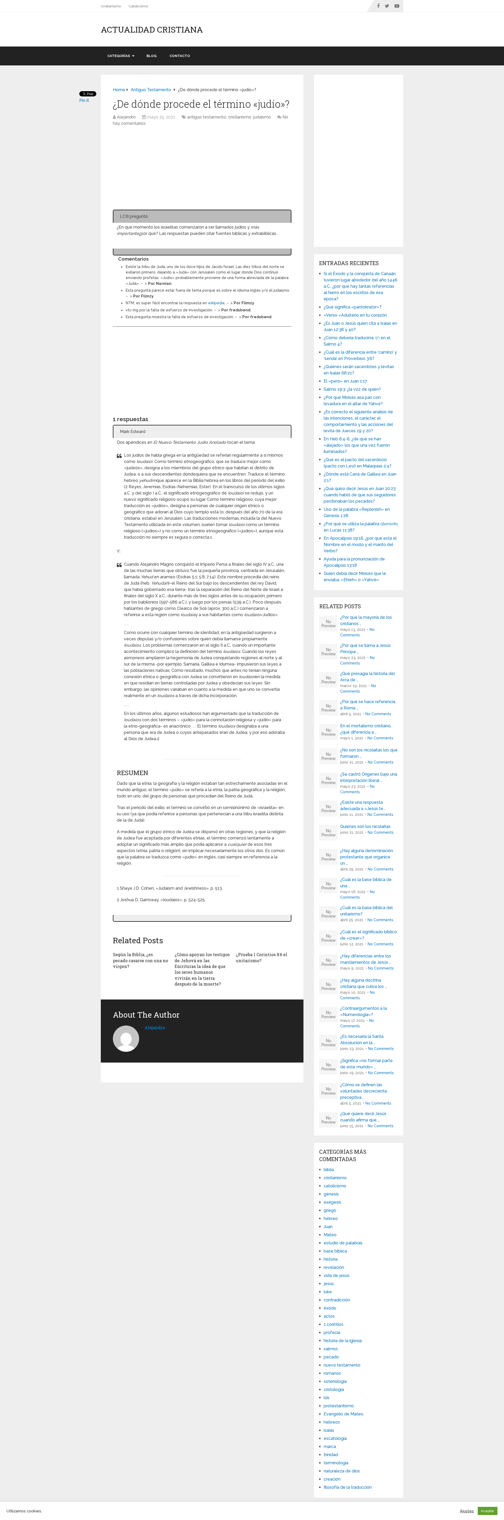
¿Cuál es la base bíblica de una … (366, 882)
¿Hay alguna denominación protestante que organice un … (366, 857)
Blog (151, 56)
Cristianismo (111, 6)
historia (331, 1259)
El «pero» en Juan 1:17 (345, 381)
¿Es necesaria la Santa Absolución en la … (362, 1039)
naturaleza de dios (342, 1471)
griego (330, 1210)
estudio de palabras (343, 1242)
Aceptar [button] (487, 1511)
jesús (329, 1283)
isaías (329, 1430)
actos (329, 1316)
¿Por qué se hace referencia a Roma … (367, 704)
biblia (329, 1169)
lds (326, 1397)
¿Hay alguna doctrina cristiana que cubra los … (363, 983)
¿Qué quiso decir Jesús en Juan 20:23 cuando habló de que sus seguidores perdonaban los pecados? (360, 495)
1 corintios (333, 1324)
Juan (328, 1226)
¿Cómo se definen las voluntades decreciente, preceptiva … (364, 1091)
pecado (331, 1356)
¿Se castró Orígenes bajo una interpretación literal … (368, 777)
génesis (331, 1194)
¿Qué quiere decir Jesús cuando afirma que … (363, 1116)
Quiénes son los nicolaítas (365, 826)
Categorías (118, 56)
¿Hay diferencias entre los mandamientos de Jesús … (365, 959)
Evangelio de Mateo (343, 1413)
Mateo (330, 1234)
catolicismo (335, 1185)
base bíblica (335, 1251)
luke (328, 1291)
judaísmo (262, 117)
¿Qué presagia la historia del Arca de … (367, 676)
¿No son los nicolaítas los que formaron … (369, 753)
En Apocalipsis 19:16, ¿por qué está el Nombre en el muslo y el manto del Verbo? (360, 544)
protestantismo (339, 1405)
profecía (332, 1332)
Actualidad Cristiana (152, 29)
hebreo (331, 1218)
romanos (332, 1373)
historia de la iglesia (343, 1340)
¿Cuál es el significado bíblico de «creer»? (368, 935)
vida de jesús (336, 1275)
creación (332, 1479)
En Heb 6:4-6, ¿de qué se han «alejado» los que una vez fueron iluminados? (357, 445)
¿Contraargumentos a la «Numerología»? (363, 1011)
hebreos (332, 1422)
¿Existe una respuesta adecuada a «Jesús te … (363, 805)
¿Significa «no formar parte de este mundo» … (366, 1063)
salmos (331, 1348)
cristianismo (239, 117)
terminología (336, 1462)
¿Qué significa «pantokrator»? (352, 307)
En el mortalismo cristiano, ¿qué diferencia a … (365, 729)
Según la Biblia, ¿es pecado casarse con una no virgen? (140, 960)
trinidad (331, 1454)
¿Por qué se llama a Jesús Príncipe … (365, 648)
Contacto (180, 56)
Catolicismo (138, 6)
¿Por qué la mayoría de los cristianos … (366, 620)
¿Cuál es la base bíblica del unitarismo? (366, 910)
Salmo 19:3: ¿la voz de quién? (352, 389)
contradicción (337, 1299)
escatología (335, 1438)
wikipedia (216, 303)
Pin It (84, 100)
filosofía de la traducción (348, 1487)
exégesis (332, 1202)
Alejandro (126, 117)
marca (330, 1446)
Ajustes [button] (467, 1511)
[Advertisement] (202, 171)
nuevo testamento (342, 1365)
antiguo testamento (206, 117)
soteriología (335, 1381)
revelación (334, 1267)
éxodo (330, 1308)
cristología (334, 1389)
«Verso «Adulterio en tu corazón (355, 315)
